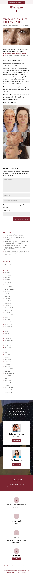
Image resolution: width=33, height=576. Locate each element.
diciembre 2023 (9, 308)
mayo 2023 (7, 319)
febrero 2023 (8, 322)
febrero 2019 (8, 383)
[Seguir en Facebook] (13, 559)
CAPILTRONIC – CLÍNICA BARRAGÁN (14, 235)
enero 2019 (8, 385)
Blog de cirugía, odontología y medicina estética (16, 25)
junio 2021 (7, 352)
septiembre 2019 (9, 373)
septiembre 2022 (9, 329)
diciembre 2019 (9, 369)
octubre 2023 (8, 312)
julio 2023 (7, 317)
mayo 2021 (7, 354)
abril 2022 (7, 333)
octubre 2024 (8, 287)
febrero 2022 (8, 338)
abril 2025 (7, 279)
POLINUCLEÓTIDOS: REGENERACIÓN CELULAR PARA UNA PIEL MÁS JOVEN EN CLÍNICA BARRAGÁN (17, 252)
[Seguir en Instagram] (16, 559)
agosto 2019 (8, 376)
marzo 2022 (8, 336)
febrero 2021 (8, 361)
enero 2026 (8, 272)
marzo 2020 (8, 366)
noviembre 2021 (9, 343)
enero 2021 (8, 364)
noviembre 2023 (9, 310)
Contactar (16, 464)
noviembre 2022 (9, 324)
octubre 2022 (8, 326)
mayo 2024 (7, 296)
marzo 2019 (8, 380)
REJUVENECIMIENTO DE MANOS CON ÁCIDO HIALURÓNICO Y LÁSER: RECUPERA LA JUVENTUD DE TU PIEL (16, 247)
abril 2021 (7, 357)
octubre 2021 (8, 345)
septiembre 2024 (9, 289)
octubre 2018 (8, 392)
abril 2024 (7, 298)
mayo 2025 (7, 277)
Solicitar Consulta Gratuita (16, 2)
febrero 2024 (8, 303)
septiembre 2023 (9, 315)
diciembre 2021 (9, 340)
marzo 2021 (8, 359)
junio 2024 (7, 294)
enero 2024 (8, 305)
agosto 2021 (8, 347)
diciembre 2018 (9, 387)
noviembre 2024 (9, 284)
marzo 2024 (8, 301)
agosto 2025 (8, 275)
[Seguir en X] (19, 559)
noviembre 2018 (9, 390)
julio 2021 (7, 350)
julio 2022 (7, 331)
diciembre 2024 (9, 282)
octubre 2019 (8, 371)
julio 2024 (7, 291)
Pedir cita (16, 441)
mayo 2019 (7, 378)
